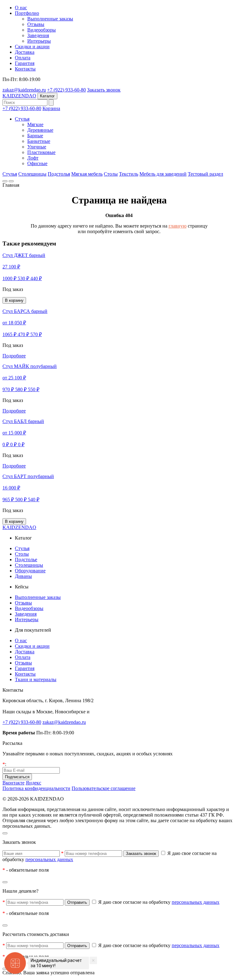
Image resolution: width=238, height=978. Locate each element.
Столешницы (32, 174)
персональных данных (49, 859)
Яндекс (33, 782)
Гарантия (24, 63)
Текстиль (128, 174)
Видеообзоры (41, 29)
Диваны (23, 576)
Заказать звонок (104, 89)
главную (178, 225)
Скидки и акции (32, 46)
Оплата (22, 57)
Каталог (47, 96)
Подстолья (59, 174)
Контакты (25, 68)
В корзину (14, 300)
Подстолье (26, 559)
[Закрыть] (4, 833)
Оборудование (30, 570)
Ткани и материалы (35, 679)
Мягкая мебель (87, 174)
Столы (111, 174)
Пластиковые (41, 152)
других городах (107, 711)
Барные (35, 135)
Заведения (38, 35)
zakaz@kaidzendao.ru (24, 89)
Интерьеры (39, 41)
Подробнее (14, 355)
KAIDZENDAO (19, 95)
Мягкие (35, 124)
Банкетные (38, 141)
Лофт (32, 157)
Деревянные (40, 130)
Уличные (36, 146)
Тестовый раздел (205, 174)
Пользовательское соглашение (103, 788)
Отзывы (35, 24)
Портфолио (27, 13)
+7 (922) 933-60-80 (66, 89)
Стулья (22, 119)
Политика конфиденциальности (36, 788)
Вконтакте (13, 782)
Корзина (51, 108)
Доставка (24, 52)
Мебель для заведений (163, 174)
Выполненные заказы (50, 18)
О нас (21, 7)
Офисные (37, 163)
